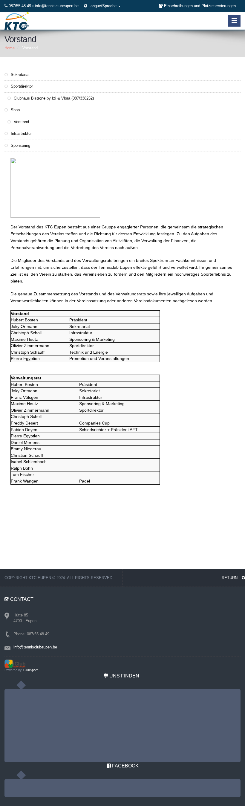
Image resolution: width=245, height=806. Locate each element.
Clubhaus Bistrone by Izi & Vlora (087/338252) (53, 98)
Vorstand (21, 122)
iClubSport (30, 670)
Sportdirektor (21, 86)
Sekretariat (20, 74)
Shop (15, 110)
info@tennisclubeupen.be (57, 6)
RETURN (230, 578)
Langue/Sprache (103, 6)
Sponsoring (20, 145)
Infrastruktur (21, 133)
